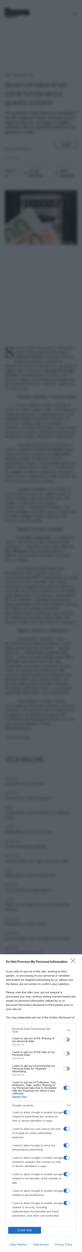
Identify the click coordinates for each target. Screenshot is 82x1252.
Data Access (41, 1244)
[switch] (66, 1040)
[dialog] (41, 1103)
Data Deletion (18, 1244)
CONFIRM (24, 1230)
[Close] (74, 962)
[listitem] (41, 1030)
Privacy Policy (63, 1244)
